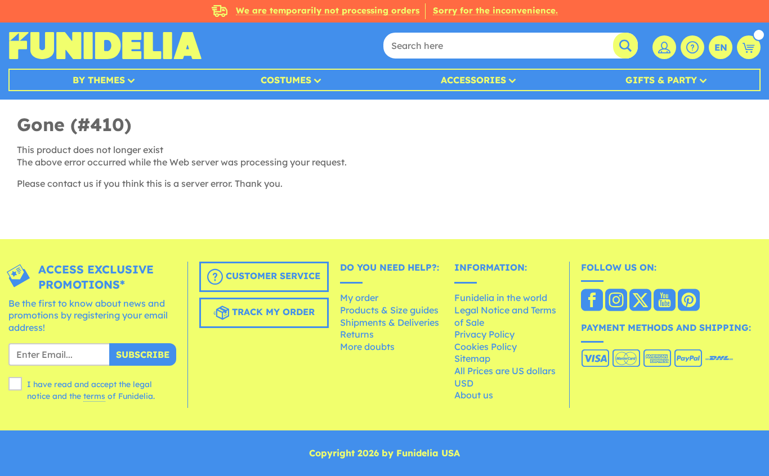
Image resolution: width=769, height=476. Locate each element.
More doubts (367, 346)
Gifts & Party (661, 79)
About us (473, 395)
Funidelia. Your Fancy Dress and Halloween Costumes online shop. (105, 45)
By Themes (99, 79)
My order (359, 297)
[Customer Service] (692, 47)
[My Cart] (749, 47)
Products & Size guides (389, 310)
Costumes (286, 79)
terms (94, 396)
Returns (357, 334)
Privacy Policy (484, 334)
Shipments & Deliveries (389, 322)
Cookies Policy (485, 346)
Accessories (473, 79)
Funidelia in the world (500, 297)
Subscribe (142, 354)
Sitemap (472, 358)
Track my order (272, 311)
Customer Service (271, 275)
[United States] (592, 301)
